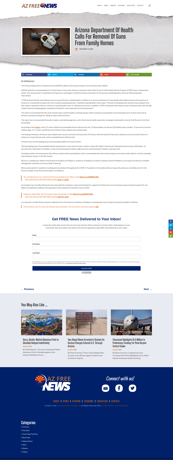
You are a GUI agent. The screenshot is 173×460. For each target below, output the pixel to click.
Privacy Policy (122, 405)
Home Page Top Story (30, 434)
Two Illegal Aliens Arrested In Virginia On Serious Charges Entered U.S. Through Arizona (86, 343)
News (106, 5)
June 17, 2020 (63, 179)
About (99, 5)
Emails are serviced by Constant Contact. (77, 263)
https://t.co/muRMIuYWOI (83, 194)
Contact (140, 5)
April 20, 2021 (63, 197)
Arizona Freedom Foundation (68, 405)
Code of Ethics (109, 405)
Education (131, 5)
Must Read (26, 438)
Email (34, 235)
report (37, 127)
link (97, 207)
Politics (24, 452)
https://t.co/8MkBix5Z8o (89, 177)
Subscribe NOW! (86, 268)
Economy (121, 5)
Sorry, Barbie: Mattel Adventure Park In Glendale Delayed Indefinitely (41, 341)
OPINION (76, 401)
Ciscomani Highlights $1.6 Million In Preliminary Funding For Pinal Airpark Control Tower (129, 343)
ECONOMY (89, 401)
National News (27, 441)
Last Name (36, 253)
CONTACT (115, 401)
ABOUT (56, 401)
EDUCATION (102, 401)
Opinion (113, 5)
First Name (36, 244)
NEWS (66, 401)
